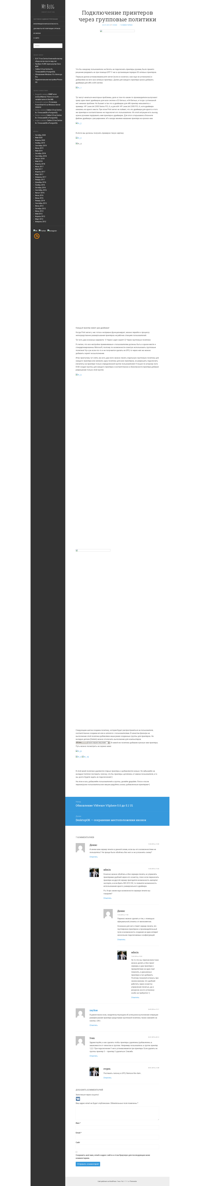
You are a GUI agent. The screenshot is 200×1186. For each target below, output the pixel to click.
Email (79, 1133)
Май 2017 (38, 169)
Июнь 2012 (39, 211)
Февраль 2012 (40, 222)
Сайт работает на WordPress (107, 1181)
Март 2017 (39, 174)
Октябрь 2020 (40, 135)
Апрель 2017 (40, 172)
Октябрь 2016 (40, 187)
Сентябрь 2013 (41, 203)
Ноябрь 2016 (40, 185)
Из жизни (37, 33)
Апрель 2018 (40, 164)
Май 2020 (38, 138)
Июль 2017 (39, 166)
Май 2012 (38, 214)
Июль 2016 (39, 195)
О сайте (36, 38)
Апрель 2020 (40, 140)
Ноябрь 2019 (40, 143)
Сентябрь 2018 (41, 156)
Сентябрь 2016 (41, 190)
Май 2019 (38, 151)
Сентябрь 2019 (41, 145)
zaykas (94, 1010)
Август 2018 (39, 159)
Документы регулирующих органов (46, 28)
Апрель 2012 (40, 216)
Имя (78, 1123)
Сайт (78, 1142)
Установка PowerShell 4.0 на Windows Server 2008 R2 (47, 104)
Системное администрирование (45, 19)
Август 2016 (39, 193)
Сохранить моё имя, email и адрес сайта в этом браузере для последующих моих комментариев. (113, 1156)
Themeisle (133, 1181)
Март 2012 (39, 219)
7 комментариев (126, 25)
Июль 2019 (39, 148)
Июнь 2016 (39, 198)
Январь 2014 (40, 201)
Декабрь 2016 (40, 182)
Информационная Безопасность (45, 24)
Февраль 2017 (40, 177)
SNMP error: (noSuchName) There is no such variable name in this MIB (47, 96)
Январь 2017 (40, 180)
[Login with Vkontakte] (78, 1099)
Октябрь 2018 (40, 153)
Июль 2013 (39, 206)
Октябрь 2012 (40, 208)
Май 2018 (38, 161)
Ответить (94, 857)
